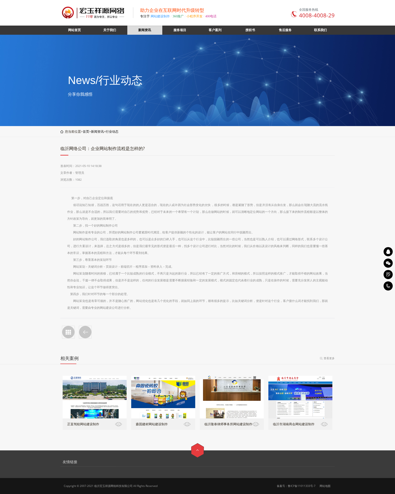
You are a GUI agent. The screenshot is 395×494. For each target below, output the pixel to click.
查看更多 (329, 358)
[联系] (388, 274)
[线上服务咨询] (388, 251)
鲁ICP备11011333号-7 (301, 486)
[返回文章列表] (68, 332)
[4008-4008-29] (388, 286)
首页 (86, 131)
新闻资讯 (97, 131)
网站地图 (325, 486)
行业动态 (112, 131)
